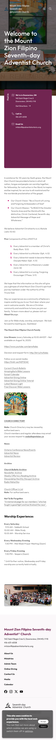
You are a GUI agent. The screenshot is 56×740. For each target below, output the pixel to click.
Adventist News (11, 453)
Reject (43, 726)
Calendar (8, 684)
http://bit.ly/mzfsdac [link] (39, 352)
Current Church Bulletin (15, 368)
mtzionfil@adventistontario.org (28, 127)
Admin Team (10, 663)
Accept (43, 722)
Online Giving (10, 669)
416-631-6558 (21, 117)
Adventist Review (12, 456)
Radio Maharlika (11, 482)
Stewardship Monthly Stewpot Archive (21, 479)
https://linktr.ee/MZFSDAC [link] (16, 362)
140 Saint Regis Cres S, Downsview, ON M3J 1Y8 (26, 639)
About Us (8, 653)
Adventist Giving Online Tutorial (19, 380)
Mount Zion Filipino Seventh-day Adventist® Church (19, 8)
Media (7, 679)
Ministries (8, 658)
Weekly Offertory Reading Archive (20, 475)
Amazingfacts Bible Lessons (17, 371)
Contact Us (9, 674)
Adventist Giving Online (15, 377)
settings (29, 731)
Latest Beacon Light (13, 383)
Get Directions (21, 106)
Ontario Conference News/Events (20, 450)
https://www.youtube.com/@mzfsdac (21, 346)
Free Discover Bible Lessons (17, 387)
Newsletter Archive (13, 472)
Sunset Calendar (12, 374)
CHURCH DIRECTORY (14, 421)
